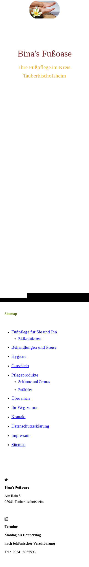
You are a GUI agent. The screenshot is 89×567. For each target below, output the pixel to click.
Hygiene (18, 356)
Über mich (20, 398)
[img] (44, 160)
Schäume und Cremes (34, 382)
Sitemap (18, 444)
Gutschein (20, 365)
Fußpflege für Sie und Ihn (34, 332)
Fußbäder (25, 390)
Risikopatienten (29, 338)
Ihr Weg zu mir (24, 407)
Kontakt (18, 416)
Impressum (21, 435)
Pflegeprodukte (24, 375)
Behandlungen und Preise (33, 347)
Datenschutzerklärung (30, 426)
